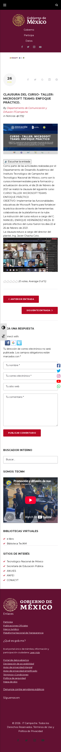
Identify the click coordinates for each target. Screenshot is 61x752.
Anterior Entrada (22, 299)
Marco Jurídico (11, 629)
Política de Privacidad (30, 731)
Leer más (35, 652)
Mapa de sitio (10, 681)
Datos (29, 40)
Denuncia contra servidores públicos (23, 689)
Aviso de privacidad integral (17, 667)
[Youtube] (40, 47)
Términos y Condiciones (15, 674)
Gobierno (29, 29)
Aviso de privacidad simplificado (20, 671)
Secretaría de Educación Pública (25, 566)
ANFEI (10, 575)
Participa (29, 35)
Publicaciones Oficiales (15, 625)
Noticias (10, 116)
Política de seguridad (14, 678)
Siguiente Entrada (38, 310)
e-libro (10, 538)
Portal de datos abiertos (16, 660)
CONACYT (12, 580)
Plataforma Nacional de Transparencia (23, 632)
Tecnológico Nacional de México (25, 561)
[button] (8, 342)
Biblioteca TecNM (17, 543)
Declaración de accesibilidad (18, 663)
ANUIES (11, 570)
